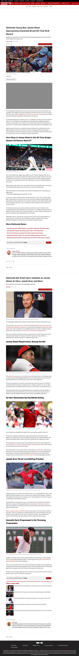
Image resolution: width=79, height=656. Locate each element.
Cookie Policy (25, 645)
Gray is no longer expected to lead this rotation (17, 511)
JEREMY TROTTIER (16, 251)
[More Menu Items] (70, 3)
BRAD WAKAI (14, 622)
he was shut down (38, 449)
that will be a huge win (29, 455)
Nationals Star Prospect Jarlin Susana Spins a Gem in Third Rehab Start (25, 230)
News (11, 267)
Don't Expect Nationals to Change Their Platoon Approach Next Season (25, 233)
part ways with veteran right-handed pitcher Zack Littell (31, 325)
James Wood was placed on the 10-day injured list (18, 376)
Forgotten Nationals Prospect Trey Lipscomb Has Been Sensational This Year (26, 235)
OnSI (30, 6)
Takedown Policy (36, 645)
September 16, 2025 (27, 194)
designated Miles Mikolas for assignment (16, 327)
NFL (13, 3)
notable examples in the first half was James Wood (27, 114)
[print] (14, 261)
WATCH (64, 3)
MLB (24, 3)
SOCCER (17, 3)
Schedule (34, 6)
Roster (38, 6)
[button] (44, 3)
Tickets (50, 6)
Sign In (76, 3)
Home (27, 6)
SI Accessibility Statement (63, 645)
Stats (41, 6)
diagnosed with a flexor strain (40, 504)
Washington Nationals (11, 79)
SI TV (67, 3)
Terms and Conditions (48, 645)
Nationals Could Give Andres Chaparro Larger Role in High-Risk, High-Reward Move (28, 228)
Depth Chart (45, 6)
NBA (21, 3)
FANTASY (37, 3)
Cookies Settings (14, 647)
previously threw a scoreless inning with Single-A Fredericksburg (23, 444)
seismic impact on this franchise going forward (33, 330)
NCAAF (28, 3)
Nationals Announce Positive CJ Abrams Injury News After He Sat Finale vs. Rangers (28, 237)
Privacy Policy (13, 645)
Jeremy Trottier (9, 41)
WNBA (32, 3)
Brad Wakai (8, 286)
